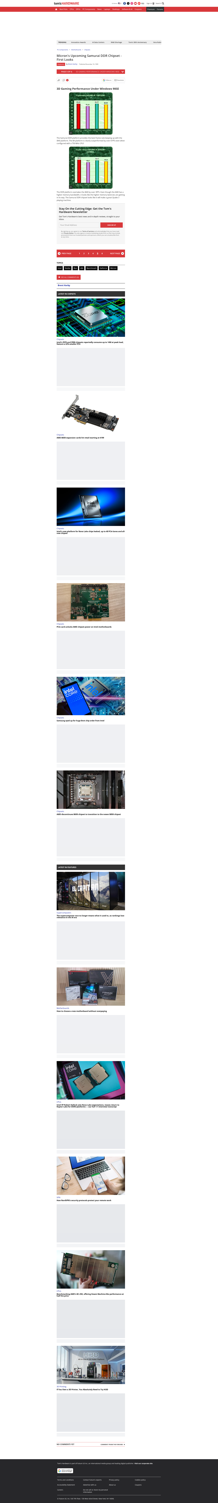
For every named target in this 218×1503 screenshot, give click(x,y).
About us (112, 1485)
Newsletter (120, 80)
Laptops (107, 9)
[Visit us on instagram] (131, 3)
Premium (151, 9)
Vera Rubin (157, 42)
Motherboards (76, 50)
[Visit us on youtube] (135, 3)
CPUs (72, 9)
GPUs (78, 9)
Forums (160, 9)
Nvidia (67, 268)
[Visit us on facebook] (124, 3)
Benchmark (91, 268)
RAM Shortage (116, 42)
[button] (160, 3)
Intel (60, 268)
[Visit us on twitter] (128, 3)
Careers (60, 1490)
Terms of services (88, 231)
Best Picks (63, 9)
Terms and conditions (65, 1480)
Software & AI (127, 9)
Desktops (116, 9)
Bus (75, 268)
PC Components (89, 9)
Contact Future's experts (92, 1480)
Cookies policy (140, 1480)
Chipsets (87, 50)
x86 (81, 268)
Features (61, 64)
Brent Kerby (72, 64)
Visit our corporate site (143, 1463)
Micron (113, 268)
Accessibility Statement (66, 1485)
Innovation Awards (78, 42)
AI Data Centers (98, 42)
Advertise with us (89, 1485)
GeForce (103, 268)
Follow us (108, 80)
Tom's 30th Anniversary (138, 42)
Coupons (138, 9)
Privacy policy (114, 1480)
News (99, 9)
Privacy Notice (68, 233)
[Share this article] (59, 80)
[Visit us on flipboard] (139, 3)
